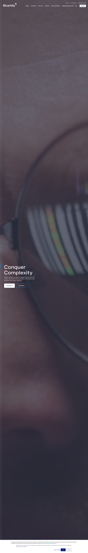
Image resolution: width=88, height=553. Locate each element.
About (27, 6)
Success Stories (55, 6)
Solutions (33, 6)
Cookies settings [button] (57, 549)
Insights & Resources (67, 6)
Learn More (21, 285)
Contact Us (9, 285)
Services (40, 6)
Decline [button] (69, 549)
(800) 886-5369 (82, 3)
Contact (83, 5)
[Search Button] (76, 5)
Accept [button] (63, 549)
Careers (67, 3)
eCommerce (74, 3)
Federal (47, 6)
